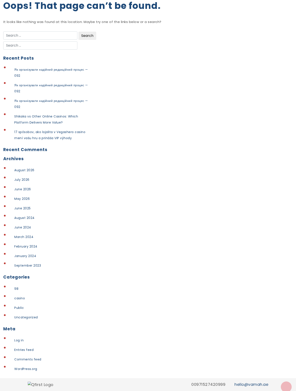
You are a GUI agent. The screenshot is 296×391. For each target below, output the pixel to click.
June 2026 (22, 189)
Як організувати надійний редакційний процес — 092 (51, 72)
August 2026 (24, 170)
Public (19, 308)
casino (19, 298)
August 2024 (24, 218)
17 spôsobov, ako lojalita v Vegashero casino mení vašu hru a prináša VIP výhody (49, 135)
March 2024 (23, 237)
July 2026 (21, 180)
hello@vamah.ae (251, 384)
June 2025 (22, 208)
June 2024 (22, 227)
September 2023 (27, 265)
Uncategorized (26, 317)
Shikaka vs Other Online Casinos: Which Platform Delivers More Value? (46, 119)
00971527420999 (208, 384)
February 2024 (25, 246)
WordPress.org (25, 369)
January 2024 (25, 256)
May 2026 (22, 199)
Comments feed (27, 359)
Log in (19, 340)
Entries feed (24, 350)
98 (16, 289)
